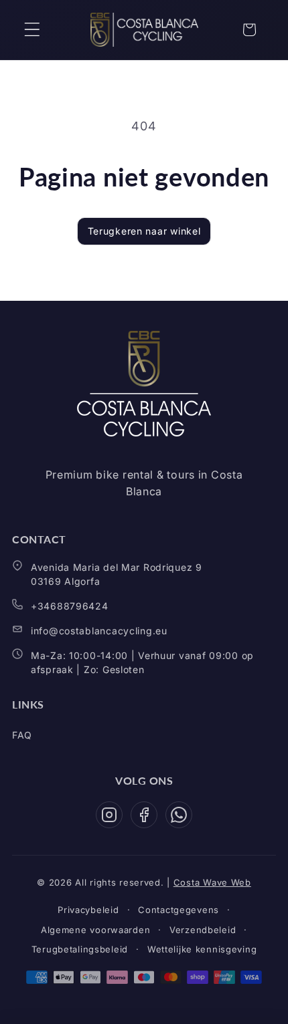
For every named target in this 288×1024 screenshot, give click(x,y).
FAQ (22, 735)
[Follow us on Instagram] (109, 814)
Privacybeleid (88, 909)
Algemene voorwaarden (95, 929)
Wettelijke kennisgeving (202, 949)
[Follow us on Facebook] (144, 814)
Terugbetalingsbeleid (79, 949)
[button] (32, 29)
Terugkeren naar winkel (144, 231)
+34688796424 (70, 606)
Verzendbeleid (202, 929)
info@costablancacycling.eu (99, 630)
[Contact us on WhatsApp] (178, 814)
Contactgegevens (178, 909)
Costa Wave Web (212, 882)
